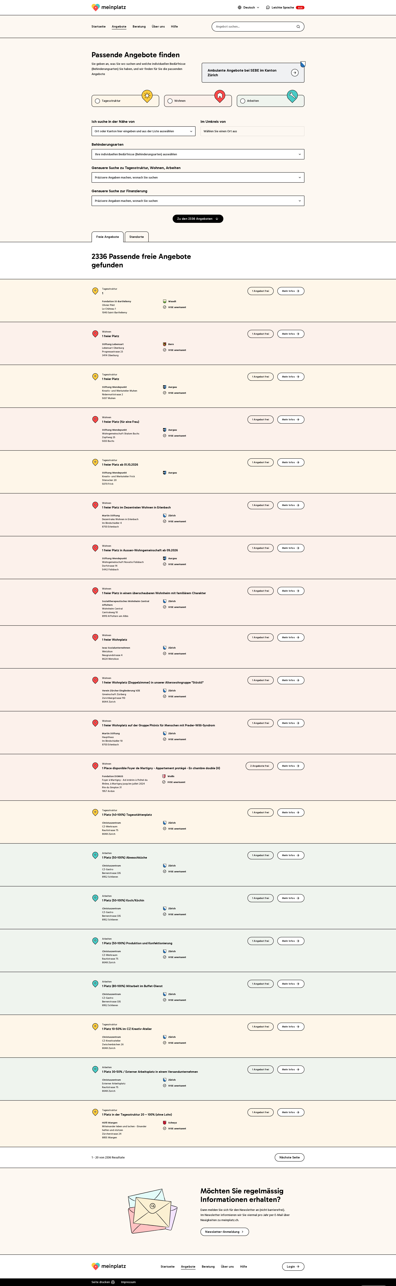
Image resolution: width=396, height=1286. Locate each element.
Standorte (136, 237)
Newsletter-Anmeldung (222, 1232)
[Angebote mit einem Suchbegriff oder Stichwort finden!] (298, 27)
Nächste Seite (289, 1157)
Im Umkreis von (213, 121)
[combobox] (144, 131)
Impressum (128, 1282)
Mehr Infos (288, 290)
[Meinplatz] (109, 7)
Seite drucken (101, 1282)
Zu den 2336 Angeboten (195, 219)
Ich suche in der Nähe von (113, 121)
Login (291, 1266)
